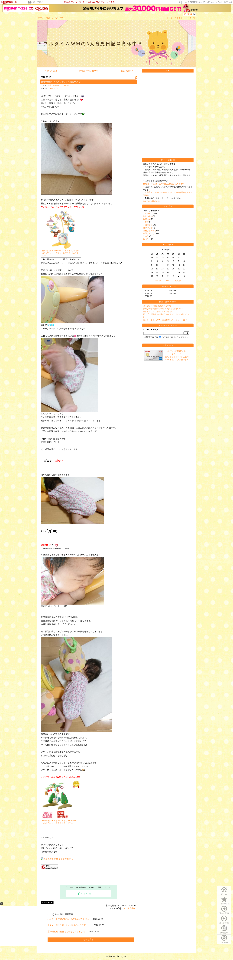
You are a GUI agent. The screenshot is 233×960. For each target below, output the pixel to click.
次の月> (178, 280)
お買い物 (147, 219)
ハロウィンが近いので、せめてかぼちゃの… (68, 919)
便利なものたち (149, 230)
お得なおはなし (149, 233)
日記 (48, 18)
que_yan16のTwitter (151, 201)
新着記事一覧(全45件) (89, 71)
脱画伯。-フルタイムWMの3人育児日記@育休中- (164, 184)
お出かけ (147, 239)
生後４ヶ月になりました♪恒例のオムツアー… (69, 925)
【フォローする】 (174, 18)
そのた (146, 236)
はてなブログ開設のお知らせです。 (158, 306)
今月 (168, 280)
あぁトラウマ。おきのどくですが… (158, 311)
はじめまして (148, 213)
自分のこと (147, 228)
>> (195, 2)
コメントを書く (128, 908)
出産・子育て (37, 2)
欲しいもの (147, 216)
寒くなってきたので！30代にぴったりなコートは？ (165, 320)
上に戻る (224, 942)
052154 (188, 14)
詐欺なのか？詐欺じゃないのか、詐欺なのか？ (163, 309)
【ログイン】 (189, 18)
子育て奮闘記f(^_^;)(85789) (58, 85)
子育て (146, 222)
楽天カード (168, 345)
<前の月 (158, 280)
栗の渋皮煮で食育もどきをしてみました (66, 931)
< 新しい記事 (51, 71)
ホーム (41, 18)
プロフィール (58, 18)
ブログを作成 (216, 2)
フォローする (224, 904)
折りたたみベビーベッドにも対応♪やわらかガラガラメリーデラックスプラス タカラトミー (60, 253)
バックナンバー (168, 286)
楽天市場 (228, 2)
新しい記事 (224, 923)
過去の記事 (224, 913)
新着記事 (224, 933)
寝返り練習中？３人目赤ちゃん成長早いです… (62, 81)
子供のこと (54, 88)
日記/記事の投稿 (168, 302)
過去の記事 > (127, 71)
